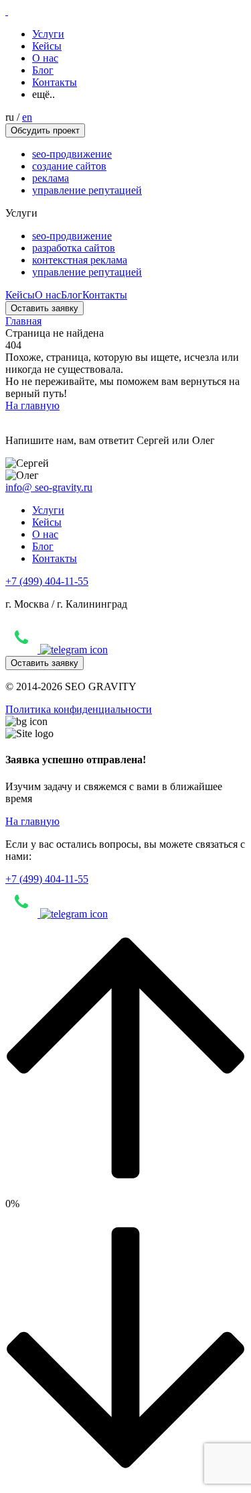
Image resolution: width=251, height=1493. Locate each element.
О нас (45, 58)
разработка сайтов (73, 248)
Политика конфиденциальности (78, 709)
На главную (32, 405)
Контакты (54, 82)
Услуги (48, 34)
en (27, 117)
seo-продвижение (72, 154)
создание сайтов (69, 166)
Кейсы (47, 46)
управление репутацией (87, 190)
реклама (50, 178)
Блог (43, 70)
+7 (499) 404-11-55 (46, 581)
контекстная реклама (79, 260)
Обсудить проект (45, 130)
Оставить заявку (44, 308)
